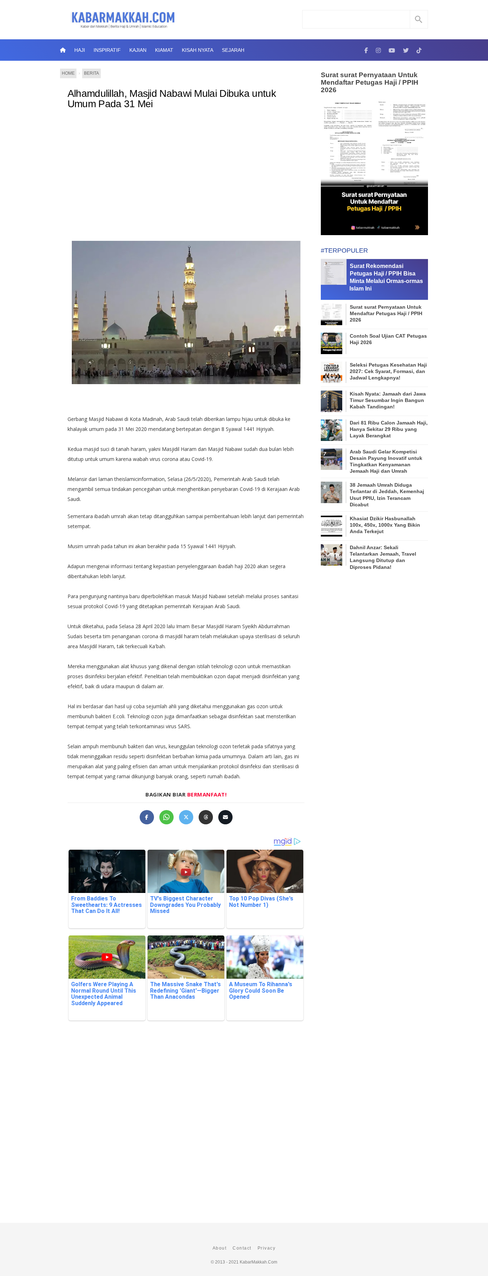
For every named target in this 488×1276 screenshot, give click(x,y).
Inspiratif (107, 50)
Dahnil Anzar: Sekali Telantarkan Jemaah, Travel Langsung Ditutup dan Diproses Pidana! (383, 557)
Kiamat (164, 50)
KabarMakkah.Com (258, 1262)
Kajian (137, 50)
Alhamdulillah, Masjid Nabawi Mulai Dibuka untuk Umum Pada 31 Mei (172, 99)
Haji (79, 50)
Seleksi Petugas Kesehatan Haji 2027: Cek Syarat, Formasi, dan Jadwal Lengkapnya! (388, 371)
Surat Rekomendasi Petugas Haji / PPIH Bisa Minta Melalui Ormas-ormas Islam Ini (386, 277)
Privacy (267, 1248)
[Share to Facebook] (147, 817)
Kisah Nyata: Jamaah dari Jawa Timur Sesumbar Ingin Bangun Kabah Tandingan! (388, 400)
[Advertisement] (193, 174)
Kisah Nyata (197, 50)
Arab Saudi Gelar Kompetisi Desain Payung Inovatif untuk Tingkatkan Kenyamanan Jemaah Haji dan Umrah (386, 461)
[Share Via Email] (225, 817)
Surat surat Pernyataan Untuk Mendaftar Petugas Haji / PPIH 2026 (369, 82)
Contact (242, 1248)
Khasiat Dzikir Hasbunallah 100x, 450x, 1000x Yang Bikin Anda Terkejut (385, 525)
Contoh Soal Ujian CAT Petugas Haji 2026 (388, 339)
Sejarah (233, 50)
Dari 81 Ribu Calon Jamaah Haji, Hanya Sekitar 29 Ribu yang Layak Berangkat (389, 429)
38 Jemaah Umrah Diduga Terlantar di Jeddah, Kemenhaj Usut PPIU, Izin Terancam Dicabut (387, 494)
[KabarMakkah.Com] (366, 50)
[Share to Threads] (206, 817)
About (220, 1248)
